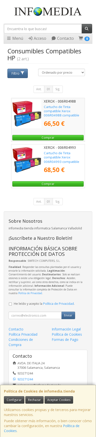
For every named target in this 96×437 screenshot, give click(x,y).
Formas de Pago (65, 339)
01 (48, 89)
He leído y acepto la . (44, 304)
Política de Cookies (67, 334)
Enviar (68, 315)
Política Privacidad (23, 334)
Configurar (14, 400)
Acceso (39, 38)
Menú (17, 38)
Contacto (65, 38)
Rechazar (34, 400)
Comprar (48, 137)
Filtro (15, 73)
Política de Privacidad (30, 293)
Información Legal (66, 329)
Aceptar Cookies (58, 400)
